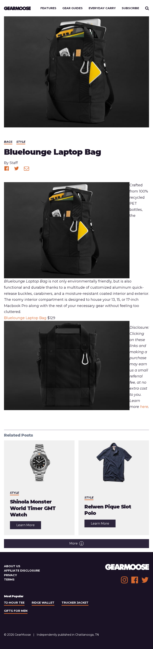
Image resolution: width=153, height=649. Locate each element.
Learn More (28, 526)
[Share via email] (26, 168)
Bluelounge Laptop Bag (25, 318)
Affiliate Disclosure (22, 570)
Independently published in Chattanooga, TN (68, 634)
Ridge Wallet (43, 602)
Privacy (10, 575)
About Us (12, 566)
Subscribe (130, 8)
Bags (8, 142)
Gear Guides (72, 8)
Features (48, 8)
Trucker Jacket (75, 602)
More (73, 543)
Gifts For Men (15, 611)
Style (20, 142)
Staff (14, 163)
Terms (9, 579)
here (144, 407)
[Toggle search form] (147, 8)
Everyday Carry (102, 8)
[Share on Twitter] (16, 168)
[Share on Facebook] (6, 168)
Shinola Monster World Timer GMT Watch (33, 508)
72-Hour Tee (14, 602)
